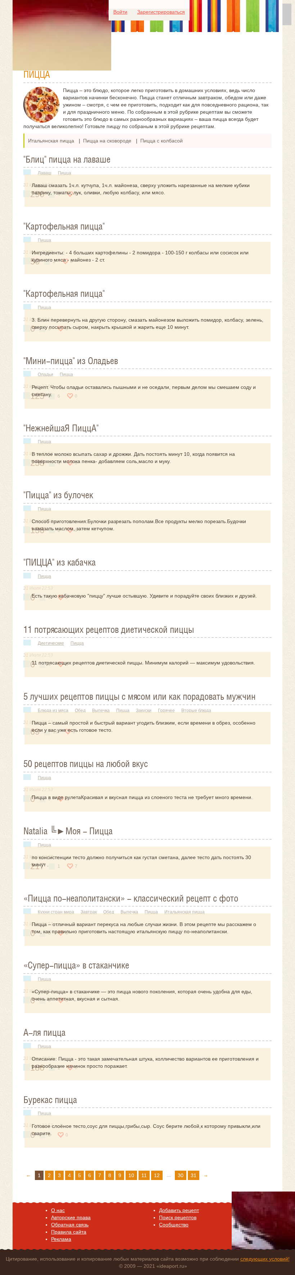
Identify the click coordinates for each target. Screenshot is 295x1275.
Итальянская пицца (51, 141)
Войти (120, 12)
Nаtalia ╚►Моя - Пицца (68, 831)
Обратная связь (69, 1225)
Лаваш (44, 173)
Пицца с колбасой (161, 141)
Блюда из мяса (53, 710)
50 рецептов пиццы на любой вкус (85, 764)
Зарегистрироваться (161, 12)
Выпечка (101, 710)
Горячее (166, 710)
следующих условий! (265, 1259)
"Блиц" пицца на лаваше (66, 160)
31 (193, 1175)
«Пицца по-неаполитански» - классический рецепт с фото (130, 899)
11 (144, 1175)
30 (180, 1175)
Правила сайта (68, 1232)
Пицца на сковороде (107, 141)
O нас (58, 1210)
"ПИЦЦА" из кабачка (59, 563)
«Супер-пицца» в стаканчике (76, 966)
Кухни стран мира (56, 912)
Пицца (64, 173)
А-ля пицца (44, 1033)
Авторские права (71, 1217)
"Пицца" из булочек (58, 495)
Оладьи (45, 374)
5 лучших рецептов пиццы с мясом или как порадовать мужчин (139, 697)
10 (131, 1175)
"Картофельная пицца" (64, 227)
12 (157, 1175)
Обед (80, 710)
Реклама (61, 1239)
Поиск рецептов (177, 1217)
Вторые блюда (196, 710)
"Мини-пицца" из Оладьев (70, 361)
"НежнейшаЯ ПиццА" (61, 429)
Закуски (143, 710)
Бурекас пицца (50, 1100)
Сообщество (174, 1225)
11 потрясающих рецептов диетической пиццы (108, 630)
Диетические (51, 643)
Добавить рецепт (179, 1210)
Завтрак (89, 912)
